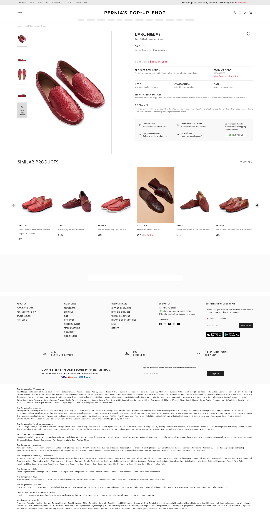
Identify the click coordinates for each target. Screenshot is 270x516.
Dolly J (114, 392)
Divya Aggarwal (35, 400)
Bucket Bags (58, 464)
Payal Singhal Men (125, 416)
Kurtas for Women (61, 437)
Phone (223, 318)
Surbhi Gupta (205, 400)
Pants (70, 448)
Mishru (90, 394)
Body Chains (132, 458)
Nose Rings (80, 458)
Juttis (192, 461)
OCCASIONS (69, 332)
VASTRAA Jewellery (128, 427)
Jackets (208, 437)
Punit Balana (163, 394)
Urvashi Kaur (95, 403)
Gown (91, 437)
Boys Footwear (141, 479)
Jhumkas (103, 461)
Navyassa (92, 487)
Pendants (178, 458)
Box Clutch (113, 464)
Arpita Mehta (143, 400)
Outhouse (114, 427)
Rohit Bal (248, 394)
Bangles (60, 458)
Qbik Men (140, 413)
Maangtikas (91, 458)
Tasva (19, 410)
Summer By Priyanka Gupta (182, 392)
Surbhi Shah (22, 400)
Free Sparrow (126, 487)
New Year (152, 495)
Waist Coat (87, 448)
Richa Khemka (238, 400)
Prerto (202, 429)
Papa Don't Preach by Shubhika (130, 394)
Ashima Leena (145, 397)
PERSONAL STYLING (72, 328)
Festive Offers (83, 440)
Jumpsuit (34, 450)
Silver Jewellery (57, 461)
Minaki (218, 427)
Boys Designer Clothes (26, 479)
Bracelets (46, 458)
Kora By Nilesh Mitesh (121, 419)
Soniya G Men (234, 416)
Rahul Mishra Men (153, 416)
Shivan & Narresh (236, 392)
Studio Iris (46, 403)
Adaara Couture (34, 403)
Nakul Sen (99, 394)
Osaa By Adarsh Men (159, 392)
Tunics (124, 437)
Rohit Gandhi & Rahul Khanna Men (194, 416)
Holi (25, 495)
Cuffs (38, 458)
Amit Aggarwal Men (108, 413)
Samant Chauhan (239, 397)
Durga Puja (107, 495)
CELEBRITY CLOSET (72, 324)
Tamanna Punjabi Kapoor (63, 403)
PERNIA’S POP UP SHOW (26, 312)
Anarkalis (30, 437)
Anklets (153, 458)
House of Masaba (129, 400)
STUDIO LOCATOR (24, 316)
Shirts (42, 448)
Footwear (187, 450)
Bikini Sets (192, 437)
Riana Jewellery (229, 427)
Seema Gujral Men (218, 416)
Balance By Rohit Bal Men (61, 419)
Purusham (239, 410)
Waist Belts (238, 461)
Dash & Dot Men (30, 410)
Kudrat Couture (68, 416)
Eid (47, 495)
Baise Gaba (200, 392)
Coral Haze (93, 429)
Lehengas (21, 437)
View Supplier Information (226, 76)
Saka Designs (167, 487)
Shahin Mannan (82, 403)
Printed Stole (159, 464)
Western (97, 450)
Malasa (195, 400)
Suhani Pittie (177, 429)
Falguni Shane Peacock (128, 392)
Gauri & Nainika (23, 394)
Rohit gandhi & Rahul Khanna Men (141, 410)
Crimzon (210, 429)
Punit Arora (140, 416)
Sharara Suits (72, 472)
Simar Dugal (185, 400)
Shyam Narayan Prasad (54, 400)
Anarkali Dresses (103, 472)
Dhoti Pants (153, 437)
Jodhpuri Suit (208, 448)
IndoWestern (108, 450)
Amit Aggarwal (189, 397)
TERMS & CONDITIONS (120, 316)
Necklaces (21, 458)
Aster (140, 427)
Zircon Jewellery (228, 458)
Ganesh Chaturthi (92, 495)
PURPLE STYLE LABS (25, 308)
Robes (130, 448)
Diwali (19, 495)
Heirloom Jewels (165, 458)
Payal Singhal (93, 397)
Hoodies (123, 448)
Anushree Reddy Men (166, 413)
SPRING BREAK (23, 419)
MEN (32, 2)
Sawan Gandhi (157, 400)
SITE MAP (115, 328)
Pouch (229, 461)
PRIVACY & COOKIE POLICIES (123, 320)
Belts (187, 461)
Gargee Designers (26, 416)
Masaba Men (103, 416)
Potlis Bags (201, 461)
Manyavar (223, 392)
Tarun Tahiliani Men (126, 413)
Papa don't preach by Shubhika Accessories (141, 429)
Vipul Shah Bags (106, 429)
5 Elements (74, 429)
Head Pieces (120, 458)
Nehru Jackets (60, 479)
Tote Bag (79, 464)
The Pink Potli (94, 427)
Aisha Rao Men (217, 413)
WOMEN (22, 2)
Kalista (49, 394)
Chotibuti (52, 487)
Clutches (211, 461)
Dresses (84, 437)
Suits (65, 448)
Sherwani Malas (70, 450)
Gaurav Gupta (106, 397)
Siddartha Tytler (65, 397)
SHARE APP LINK (246, 325)
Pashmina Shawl (127, 464)
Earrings (30, 458)
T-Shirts (145, 448)
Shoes (172, 461)
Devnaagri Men (75, 413)
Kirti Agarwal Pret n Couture (202, 487)
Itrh (247, 400)
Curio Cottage (23, 427)
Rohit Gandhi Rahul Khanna (126, 397)
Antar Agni (70, 392)
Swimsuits (227, 437)
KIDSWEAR (57, 2)
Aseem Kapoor (109, 403)
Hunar (146, 427)
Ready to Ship (69, 440)
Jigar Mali (21, 403)
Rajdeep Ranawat (177, 394)
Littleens (157, 487)
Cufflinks (82, 450)
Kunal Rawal (193, 410)
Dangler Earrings (91, 461)
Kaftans (117, 437)
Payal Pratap (150, 394)
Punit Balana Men (90, 413)
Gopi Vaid (115, 400)
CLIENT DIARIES (70, 336)
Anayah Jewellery (244, 427)
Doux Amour (34, 429)
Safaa (228, 400)
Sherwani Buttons (173, 448)
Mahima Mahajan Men (86, 416)
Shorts (137, 448)
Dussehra (80, 495)
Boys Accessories (157, 479)
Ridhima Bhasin (225, 394)
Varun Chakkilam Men (101, 419)
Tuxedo (219, 448)
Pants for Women (167, 437)
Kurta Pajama (195, 448)
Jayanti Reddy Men (82, 419)
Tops (110, 437)
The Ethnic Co (227, 410)
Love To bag (82, 427)
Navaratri (70, 495)
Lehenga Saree (32, 440)
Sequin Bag (103, 464)
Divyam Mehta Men (86, 410)
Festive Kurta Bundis (124, 450)
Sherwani (50, 448)
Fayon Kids (21, 487)
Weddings (127, 495)
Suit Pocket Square (110, 448)
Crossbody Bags (45, 464)
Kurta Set (83, 472)
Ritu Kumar (237, 394)
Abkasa (206, 413)
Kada (166, 461)
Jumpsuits (217, 437)
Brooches (201, 450)
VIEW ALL (246, 161)
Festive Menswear (152, 450)
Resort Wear (181, 437)
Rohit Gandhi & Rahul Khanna (30, 397)
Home (19, 26)
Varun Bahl (165, 397)
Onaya (248, 392)
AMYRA (118, 429)
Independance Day (37, 495)
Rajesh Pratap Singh (195, 394)
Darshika (35, 413)
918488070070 (245, 2)
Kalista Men (40, 416)
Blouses (21, 440)
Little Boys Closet (79, 487)
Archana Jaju (218, 400)
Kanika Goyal (71, 400)
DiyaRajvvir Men (245, 413)
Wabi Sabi (174, 410)
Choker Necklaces (138, 461)
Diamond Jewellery (41, 461)
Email (212, 318)
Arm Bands (144, 458)
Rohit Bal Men (163, 410)
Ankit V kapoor (69, 410)
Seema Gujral (51, 397)
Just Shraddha (193, 427)
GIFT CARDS (69, 320)
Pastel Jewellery (244, 458)
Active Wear (176, 450)
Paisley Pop (166, 429)
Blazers (153, 448)
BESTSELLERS (69, 308)
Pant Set (165, 450)
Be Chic (83, 429)
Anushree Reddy (83, 392)
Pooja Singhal (48, 392)
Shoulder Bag (90, 464)
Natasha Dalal (35, 392)
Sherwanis (74, 437)
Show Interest (159, 61)
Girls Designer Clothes (26, 472)
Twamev (203, 410)
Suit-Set (161, 448)
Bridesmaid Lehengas (138, 437)
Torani (176, 400)
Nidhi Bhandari (61, 429)
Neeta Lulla (176, 397)
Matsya (168, 400)
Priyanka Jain (84, 400)
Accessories (45, 450)
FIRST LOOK (81, 2)
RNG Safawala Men (170, 416)
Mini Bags (70, 464)
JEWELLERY (43, 2)
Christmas (117, 495)
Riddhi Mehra (211, 394)
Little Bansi (41, 487)
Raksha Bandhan (57, 495)
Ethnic (90, 450)
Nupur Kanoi (110, 394)
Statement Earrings (74, 461)
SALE (66, 316)
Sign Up (215, 373)
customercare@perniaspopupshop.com (179, 314)
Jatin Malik (150, 413)
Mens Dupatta (23, 450)
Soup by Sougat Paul (101, 400)
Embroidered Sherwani (87, 479)
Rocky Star (144, 392)
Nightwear (247, 437)
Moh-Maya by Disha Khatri (50, 427)
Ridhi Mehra (212, 392)
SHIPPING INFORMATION (121, 308)
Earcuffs (110, 458)
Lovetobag (23, 429)
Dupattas (238, 437)
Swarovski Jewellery (211, 458)
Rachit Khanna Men (184, 413)
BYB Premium (221, 487)
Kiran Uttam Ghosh (61, 394)
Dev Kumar (45, 413)
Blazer (108, 479)
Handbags (220, 461)
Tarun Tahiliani (79, 397)
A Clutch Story (47, 429)
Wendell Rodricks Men (40, 419)
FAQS (113, 324)
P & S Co (31, 487)
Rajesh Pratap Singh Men (106, 410)
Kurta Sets (40, 437)
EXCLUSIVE (68, 312)
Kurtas (58, 448)
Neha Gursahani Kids (143, 487)
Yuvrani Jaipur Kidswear (108, 487)
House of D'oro (207, 427)
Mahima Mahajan (78, 394)
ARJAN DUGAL (230, 413)
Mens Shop (139, 450)
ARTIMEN (197, 413)
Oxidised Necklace (156, 461)
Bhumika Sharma (222, 397)
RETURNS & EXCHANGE (120, 312)
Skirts (201, 437)
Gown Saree (46, 440)
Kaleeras (101, 458)
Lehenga (40, 472)
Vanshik (122, 410)
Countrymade (56, 410)
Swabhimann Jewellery (175, 427)
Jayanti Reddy (38, 394)
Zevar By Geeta (157, 427)
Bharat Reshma (23, 413)
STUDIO (68, 2)
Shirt (114, 479)
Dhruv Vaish (43, 410)
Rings (53, 458)
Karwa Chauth (140, 495)
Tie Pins (97, 448)
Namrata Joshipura (205, 397)
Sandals (179, 461)
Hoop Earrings (123, 461)
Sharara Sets (100, 437)
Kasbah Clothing (54, 416)
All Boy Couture (181, 487)
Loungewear (56, 450)
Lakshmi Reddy (63, 487)
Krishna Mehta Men (59, 413)
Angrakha (228, 448)
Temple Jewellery (24, 461)
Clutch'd (105, 427)
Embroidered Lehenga (55, 472)
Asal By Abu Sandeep (101, 392)
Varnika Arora (69, 427)
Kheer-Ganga (214, 410)
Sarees (49, 437)
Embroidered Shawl (143, 464)
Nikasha (156, 397)
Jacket (101, 479)
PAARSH (113, 416)
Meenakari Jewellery (192, 458)
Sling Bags (31, 464)
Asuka (183, 410)
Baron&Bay (148, 34)
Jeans (185, 448)
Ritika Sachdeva (191, 429)
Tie (194, 450)
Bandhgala (238, 448)
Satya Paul (60, 392)
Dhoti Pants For (125, 472)
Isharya (34, 427)
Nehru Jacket (32, 448)
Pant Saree (57, 440)
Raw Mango (22, 392)
